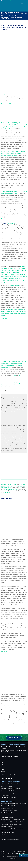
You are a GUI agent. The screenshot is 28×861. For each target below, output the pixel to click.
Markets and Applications (8, 801)
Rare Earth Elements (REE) (7, 815)
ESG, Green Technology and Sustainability (10, 839)
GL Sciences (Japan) (13, 285)
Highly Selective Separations (7, 754)
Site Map (23, 853)
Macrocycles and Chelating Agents (8, 826)
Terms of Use (17, 853)
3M (15, 375)
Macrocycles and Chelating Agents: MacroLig (10, 788)
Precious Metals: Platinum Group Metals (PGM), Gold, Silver (13, 803)
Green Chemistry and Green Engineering (9, 756)
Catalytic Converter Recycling (7, 808)
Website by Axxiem (14, 858)
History (2, 766)
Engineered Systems (5, 795)
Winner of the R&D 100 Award (8, 484)
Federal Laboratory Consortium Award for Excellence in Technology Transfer (13, 486)
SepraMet (3, 834)
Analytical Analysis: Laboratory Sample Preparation (11, 824)
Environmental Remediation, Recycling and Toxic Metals (13, 819)
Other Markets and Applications (7, 832)
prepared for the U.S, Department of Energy (13, 385)
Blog (24, 851)
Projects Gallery (4, 851)
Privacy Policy (10, 853)
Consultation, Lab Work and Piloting (8, 797)
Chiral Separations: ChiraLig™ (7, 790)
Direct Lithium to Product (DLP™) (8, 805)
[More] (22, 13)
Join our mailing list (8, 775)
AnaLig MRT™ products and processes (11, 94)
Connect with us (7, 778)
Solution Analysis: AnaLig (6, 786)
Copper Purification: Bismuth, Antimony (9, 810)
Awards (2, 769)
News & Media (12, 851)
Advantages (11, 223)
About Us (3, 760)
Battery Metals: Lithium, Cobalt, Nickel (9, 812)
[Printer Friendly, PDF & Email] (25, 13)
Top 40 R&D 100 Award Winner (11, 489)
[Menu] (22, 3)
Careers (2, 764)
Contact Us (14, 737)
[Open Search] (26, 4)
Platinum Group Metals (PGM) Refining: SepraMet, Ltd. (12, 793)
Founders (3, 771)
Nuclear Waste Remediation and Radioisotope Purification (13, 821)
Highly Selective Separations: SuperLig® (9, 783)
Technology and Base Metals (7, 817)
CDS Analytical (6, 492)
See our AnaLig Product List (9, 103)
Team (2, 762)
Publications (19, 851)
